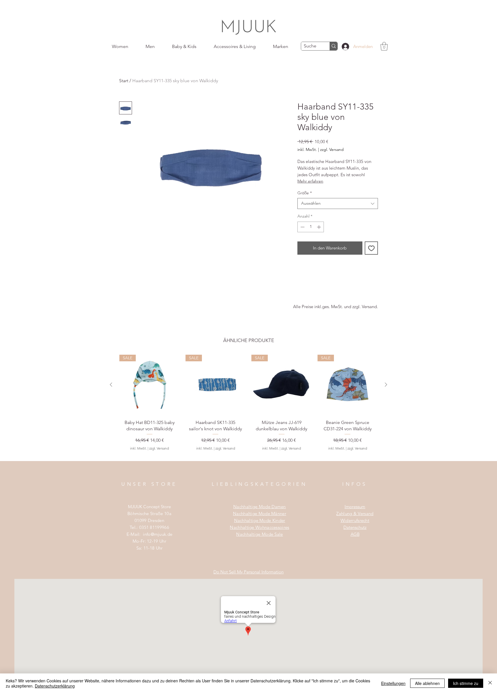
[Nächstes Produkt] (386, 384)
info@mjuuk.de (157, 534)
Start (123, 80)
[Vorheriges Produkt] (111, 384)
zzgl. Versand (332, 149)
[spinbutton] (310, 227)
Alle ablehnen (427, 683)
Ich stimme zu (465, 683)
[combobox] (337, 203)
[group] (248, 407)
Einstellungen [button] (393, 683)
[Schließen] (490, 683)
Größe (304, 192)
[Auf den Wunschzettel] (371, 248)
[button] (384, 46)
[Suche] (333, 46)
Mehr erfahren (310, 181)
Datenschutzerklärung (55, 686)
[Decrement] (301, 227)
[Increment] (319, 227)
